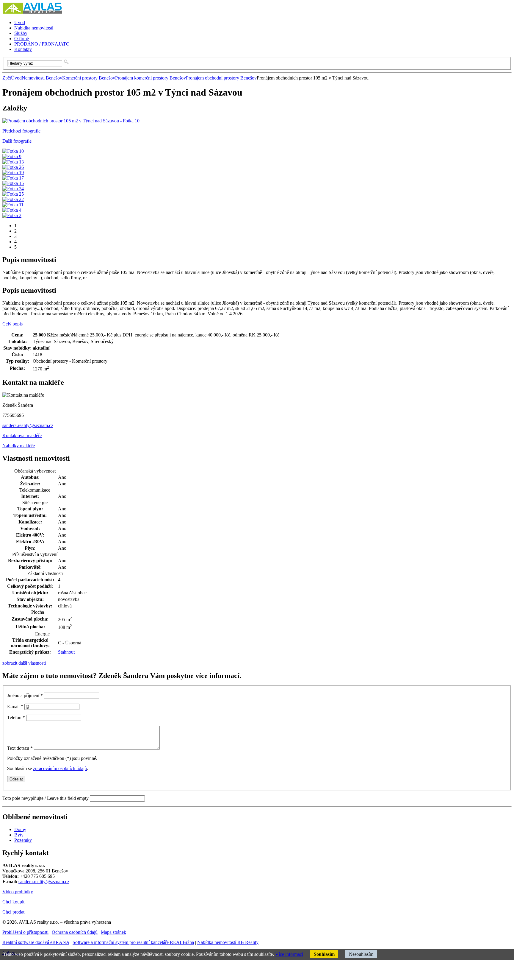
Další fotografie (17, 141)
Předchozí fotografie (21, 130)
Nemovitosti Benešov (42, 77)
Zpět (6, 77)
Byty (18, 834)
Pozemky (23, 840)
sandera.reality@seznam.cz (27, 425)
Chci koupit (13, 901)
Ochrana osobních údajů (75, 932)
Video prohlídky (17, 891)
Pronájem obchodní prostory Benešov (221, 77)
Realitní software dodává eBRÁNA (35, 942)
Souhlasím (324, 954)
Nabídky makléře (18, 445)
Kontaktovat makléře (22, 435)
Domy (20, 829)
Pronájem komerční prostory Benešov (150, 77)
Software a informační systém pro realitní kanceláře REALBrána (133, 942)
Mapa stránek (113, 932)
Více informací (289, 954)
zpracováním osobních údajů (60, 768)
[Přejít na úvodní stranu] (32, 12)
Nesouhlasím (361, 954)
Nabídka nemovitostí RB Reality (227, 942)
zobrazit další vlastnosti (24, 663)
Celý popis (12, 323)
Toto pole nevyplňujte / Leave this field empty (45, 798)
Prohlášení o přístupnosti (25, 932)
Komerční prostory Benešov (88, 77)
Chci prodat (13, 911)
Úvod (16, 77)
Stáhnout (66, 651)
